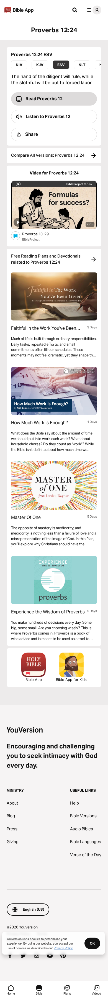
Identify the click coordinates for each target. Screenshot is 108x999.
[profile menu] (93, 10)
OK (92, 943)
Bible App (33, 679)
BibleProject (31, 239)
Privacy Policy (63, 948)
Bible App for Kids (71, 679)
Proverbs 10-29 (40, 233)
